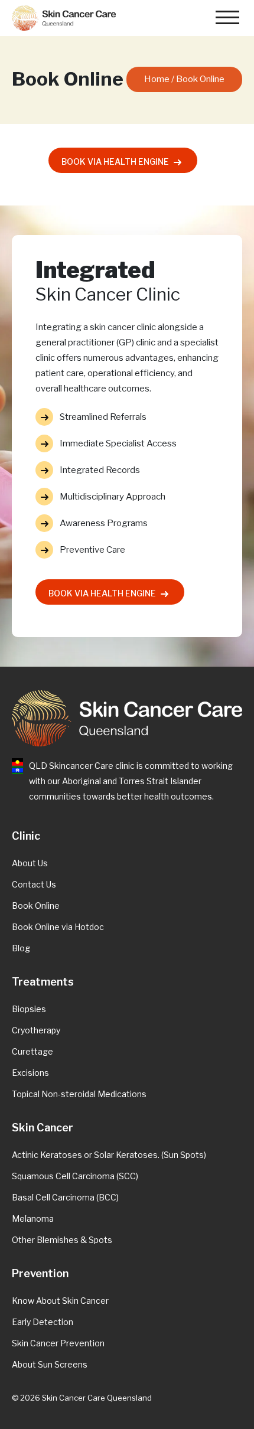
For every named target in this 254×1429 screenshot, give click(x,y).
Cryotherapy (36, 1030)
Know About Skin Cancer (60, 1301)
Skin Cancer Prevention (58, 1343)
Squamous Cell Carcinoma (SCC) (75, 1176)
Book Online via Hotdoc (58, 927)
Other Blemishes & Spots (62, 1240)
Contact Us (34, 884)
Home (157, 79)
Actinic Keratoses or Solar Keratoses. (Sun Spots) (109, 1155)
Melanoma (33, 1218)
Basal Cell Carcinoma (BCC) (65, 1197)
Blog (21, 948)
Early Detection (42, 1322)
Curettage (32, 1051)
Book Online (36, 906)
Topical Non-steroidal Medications (79, 1094)
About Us (30, 863)
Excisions (30, 1073)
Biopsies (29, 1009)
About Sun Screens (49, 1364)
